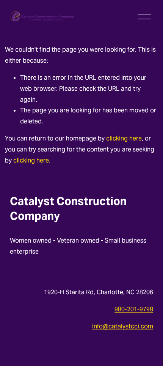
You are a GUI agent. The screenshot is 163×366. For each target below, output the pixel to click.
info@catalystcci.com (122, 326)
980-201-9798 (133, 309)
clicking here (124, 138)
